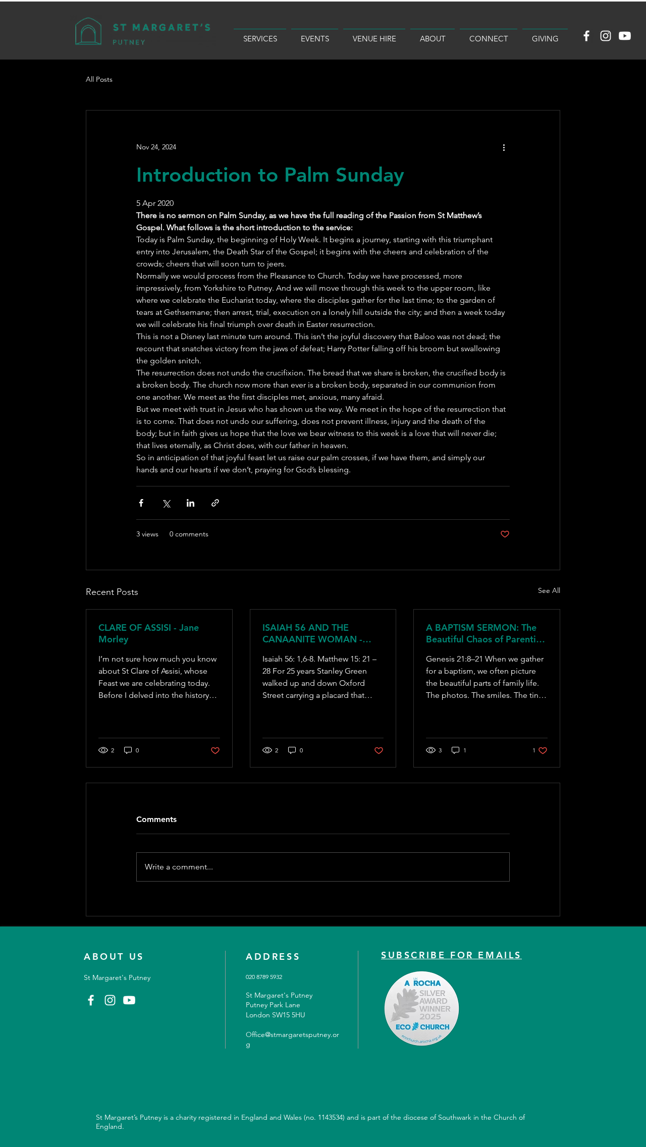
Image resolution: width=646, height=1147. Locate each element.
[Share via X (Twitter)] (166, 503)
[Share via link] (215, 503)
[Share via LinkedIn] (190, 503)
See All (549, 590)
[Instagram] (606, 36)
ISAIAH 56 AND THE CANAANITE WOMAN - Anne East (312, 633)
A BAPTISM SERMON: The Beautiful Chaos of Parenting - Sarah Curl (486, 633)
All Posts (99, 79)
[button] (260, 34)
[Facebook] (586, 36)
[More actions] (504, 147)
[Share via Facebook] (141, 503)
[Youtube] (625, 36)
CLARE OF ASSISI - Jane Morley (148, 633)
